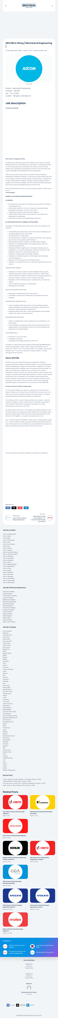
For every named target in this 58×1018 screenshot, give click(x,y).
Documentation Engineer (10, 595)
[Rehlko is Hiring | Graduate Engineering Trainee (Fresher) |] (15, 848)
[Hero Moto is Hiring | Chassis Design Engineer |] (15, 802)
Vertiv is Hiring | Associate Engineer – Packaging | (17, 779)
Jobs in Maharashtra (8, 566)
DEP (4, 675)
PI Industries (6, 727)
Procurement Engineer (9, 607)
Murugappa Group (8, 721)
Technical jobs (43, 50)
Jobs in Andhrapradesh (9, 534)
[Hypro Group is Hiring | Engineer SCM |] (32, 946)
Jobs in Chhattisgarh (9, 540)
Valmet (5, 764)
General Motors (7, 689)
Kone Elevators (7, 707)
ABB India (5, 633)
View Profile (29, 994)
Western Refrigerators (9, 770)
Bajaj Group (6, 649)
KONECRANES (7, 709)
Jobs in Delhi (6, 542)
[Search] (52, 5)
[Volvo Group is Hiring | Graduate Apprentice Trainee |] (15, 896)
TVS (4, 760)
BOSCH (5, 659)
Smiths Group (7, 750)
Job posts (35, 50)
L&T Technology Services (10, 715)
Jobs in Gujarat (7, 548)
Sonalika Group (7, 752)
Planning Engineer (8, 605)
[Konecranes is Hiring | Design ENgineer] (15, 826)
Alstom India (6, 643)
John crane (6, 701)
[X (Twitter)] (14, 507)
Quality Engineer (7, 614)
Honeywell (6, 699)
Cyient (5, 671)
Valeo (4, 762)
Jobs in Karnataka (8, 560)
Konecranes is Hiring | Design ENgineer (14, 835)
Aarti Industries (7, 631)
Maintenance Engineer (9, 599)
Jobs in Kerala (7, 562)
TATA (4, 754)
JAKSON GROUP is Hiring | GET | (12, 781)
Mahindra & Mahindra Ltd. (10, 717)
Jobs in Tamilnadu (8, 574)
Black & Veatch (7, 653)
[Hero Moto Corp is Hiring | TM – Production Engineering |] (5, 952)
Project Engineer (7, 611)
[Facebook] (8, 507)
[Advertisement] (29, 22)
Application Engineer (9, 591)
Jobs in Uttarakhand (8, 578)
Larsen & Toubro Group (9, 711)
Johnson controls (8, 703)
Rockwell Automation (9, 736)
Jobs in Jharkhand (8, 556)
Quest (4, 730)
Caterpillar (6, 661)
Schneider (6, 744)
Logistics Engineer (8, 597)
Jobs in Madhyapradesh (10, 564)
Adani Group (6, 639)
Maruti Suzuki (7, 719)
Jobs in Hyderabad (8, 558)
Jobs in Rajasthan (8, 572)
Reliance (5, 734)
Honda (5, 697)
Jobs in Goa (6, 546)
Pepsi (4, 725)
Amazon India (7, 645)
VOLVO (5, 768)
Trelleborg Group (8, 758)
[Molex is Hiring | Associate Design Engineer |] (15, 919)
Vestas (5, 766)
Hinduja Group (7, 693)
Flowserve (6, 679)
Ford (4, 683)
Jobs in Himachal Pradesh (10, 552)
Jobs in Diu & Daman (9, 544)
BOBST (5, 655)
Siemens (5, 746)
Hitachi (5, 695)
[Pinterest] (20, 507)
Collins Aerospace (8, 669)
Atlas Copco (6, 647)
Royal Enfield (6, 740)
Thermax (5, 756)
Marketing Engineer (8, 603)
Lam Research (7, 713)
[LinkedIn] (26, 507)
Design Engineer (7, 593)
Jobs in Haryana (7, 550)
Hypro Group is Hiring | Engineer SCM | (14, 785)
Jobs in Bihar (6, 538)
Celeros (5, 665)
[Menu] (6, 5)
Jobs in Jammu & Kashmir (10, 554)
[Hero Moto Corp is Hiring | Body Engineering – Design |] (42, 848)
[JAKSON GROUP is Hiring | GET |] (32, 952)
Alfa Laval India (7, 641)
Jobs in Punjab (7, 570)
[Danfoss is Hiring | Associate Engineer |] (5, 946)
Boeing (5, 657)
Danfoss (5, 673)
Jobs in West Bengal (8, 582)
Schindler (5, 742)
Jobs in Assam (7, 536)
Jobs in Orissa (7, 568)
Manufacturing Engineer (9, 601)
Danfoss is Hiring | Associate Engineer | (17, 946)
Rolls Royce (6, 738)
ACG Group (6, 637)
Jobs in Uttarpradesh (9, 580)
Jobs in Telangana (8, 576)
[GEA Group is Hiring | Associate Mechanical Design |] (15, 872)
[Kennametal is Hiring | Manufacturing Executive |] (42, 802)
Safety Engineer (7, 616)
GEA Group (6, 685)
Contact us (29, 966)
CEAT (4, 663)
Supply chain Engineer (9, 622)
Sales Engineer (7, 618)
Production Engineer (8, 609)
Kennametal (6, 705)
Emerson (5, 677)
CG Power (6, 667)
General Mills (6, 687)
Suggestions (29, 964)
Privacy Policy (29, 968)
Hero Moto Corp (7, 691)
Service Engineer (7, 620)
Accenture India (7, 635)
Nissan (5, 724)
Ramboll (5, 732)
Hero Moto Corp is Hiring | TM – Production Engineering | (19, 783)
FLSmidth (5, 681)
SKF (4, 748)
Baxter (5, 651)
